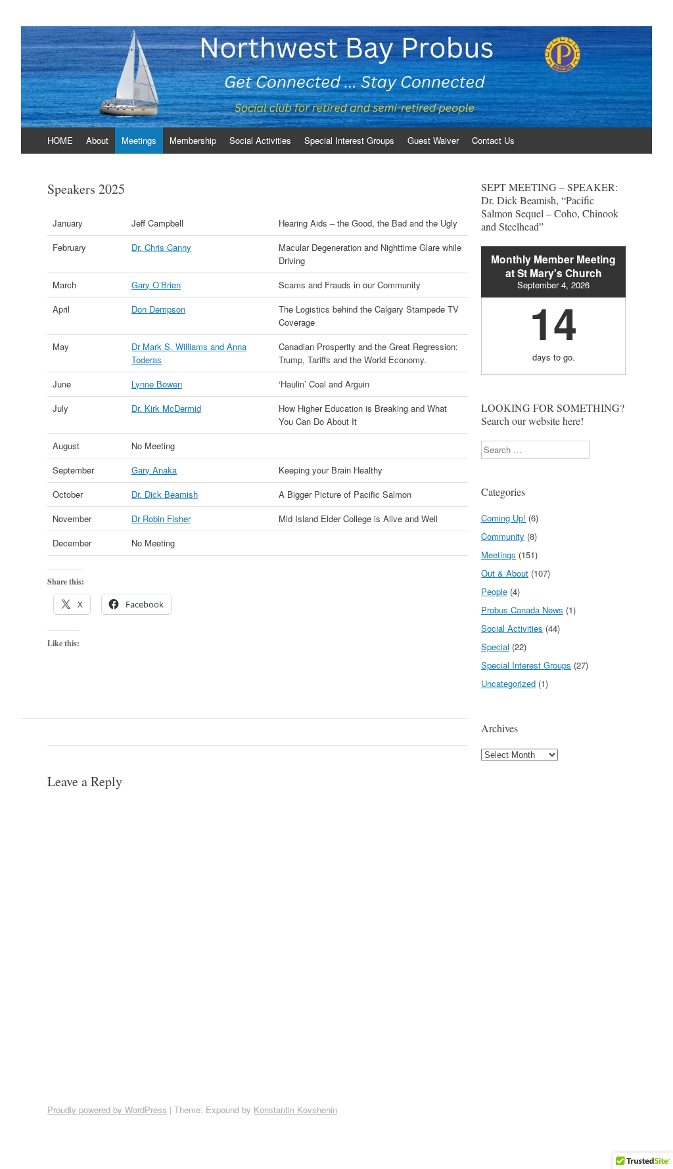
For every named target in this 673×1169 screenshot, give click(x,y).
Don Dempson (158, 309)
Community (502, 536)
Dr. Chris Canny (161, 247)
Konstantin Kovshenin (295, 1109)
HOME (60, 140)
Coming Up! (503, 518)
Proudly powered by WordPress (107, 1109)
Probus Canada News (522, 610)
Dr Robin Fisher (161, 518)
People (494, 591)
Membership (193, 140)
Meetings (139, 140)
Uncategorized (508, 683)
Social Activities (260, 140)
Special (495, 646)
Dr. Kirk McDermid (166, 408)
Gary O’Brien (156, 284)
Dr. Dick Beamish (164, 494)
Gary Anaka (154, 470)
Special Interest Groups (349, 140)
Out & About (504, 573)
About (97, 140)
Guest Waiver (433, 140)
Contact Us (493, 140)
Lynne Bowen (156, 384)
